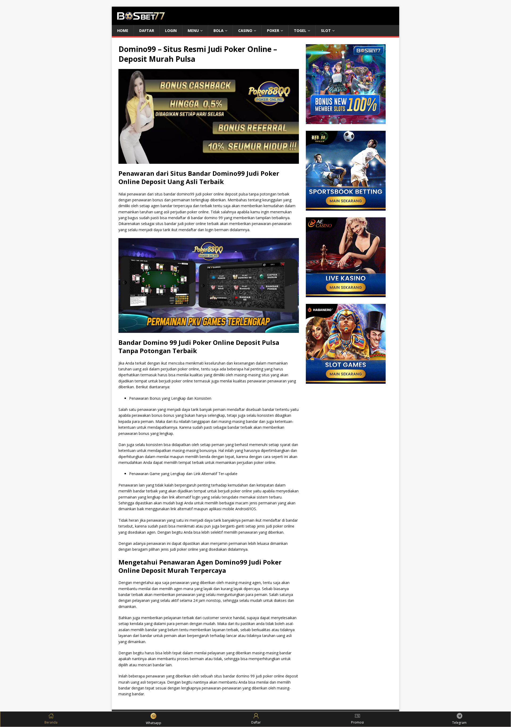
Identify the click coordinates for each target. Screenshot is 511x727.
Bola (218, 30)
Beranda (50, 722)
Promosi (357, 722)
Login (171, 30)
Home (122, 30)
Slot (326, 30)
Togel (300, 30)
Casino (245, 30)
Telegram (459, 722)
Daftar (146, 30)
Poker (273, 30)
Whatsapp (153, 723)
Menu (193, 30)
